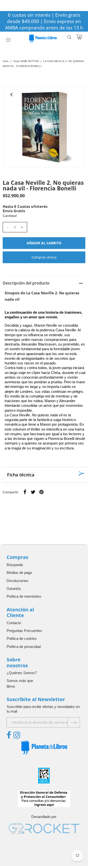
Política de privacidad (24, 646)
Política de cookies (22, 638)
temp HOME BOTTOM (26, 61)
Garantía (14, 588)
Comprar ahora (44, 257)
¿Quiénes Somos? (22, 673)
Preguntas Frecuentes (24, 631)
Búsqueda (15, 565)
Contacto (14, 623)
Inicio (6, 61)
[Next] (23, 94)
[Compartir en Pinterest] (41, 491)
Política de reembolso (24, 596)
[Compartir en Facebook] (25, 491)
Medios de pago (19, 572)
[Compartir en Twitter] (33, 491)
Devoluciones (17, 581)
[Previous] (11, 94)
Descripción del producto (26, 283)
